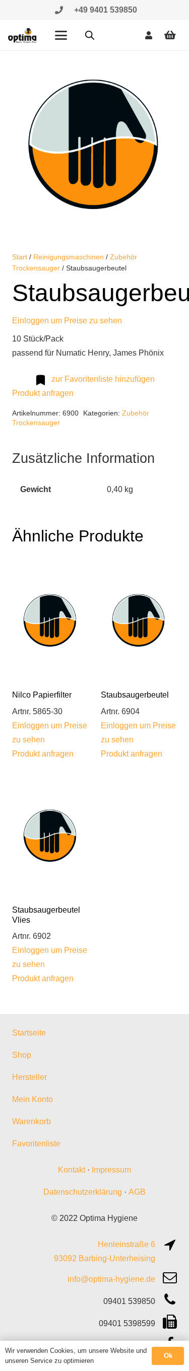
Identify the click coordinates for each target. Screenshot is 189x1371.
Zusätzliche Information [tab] (83, 458)
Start (19, 257)
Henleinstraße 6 (126, 1244)
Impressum (111, 1170)
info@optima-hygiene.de (111, 1279)
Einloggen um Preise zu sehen (67, 320)
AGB (137, 1192)
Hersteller (29, 1077)
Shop (21, 1055)
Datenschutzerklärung (82, 1192)
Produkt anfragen (43, 393)
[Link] (59, 10)
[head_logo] (22, 35)
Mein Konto (32, 1099)
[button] (61, 35)
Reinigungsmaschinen (68, 257)
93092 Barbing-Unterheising (104, 1258)
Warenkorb (31, 1121)
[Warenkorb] (170, 35)
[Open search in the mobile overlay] (90, 35)
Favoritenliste (36, 1143)
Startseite (29, 1033)
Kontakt (71, 1170)
